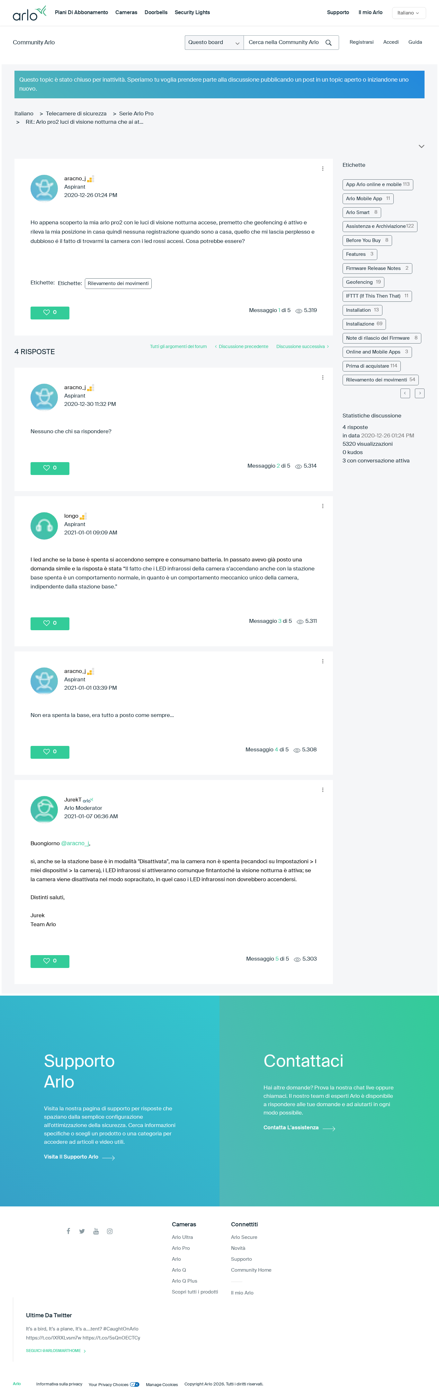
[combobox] (291, 42)
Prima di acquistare (367, 366)
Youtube (96, 1231)
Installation (358, 310)
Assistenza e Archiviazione (376, 226)
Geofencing (359, 282)
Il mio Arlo (370, 12)
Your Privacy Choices (109, 1385)
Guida (415, 42)
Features (356, 254)
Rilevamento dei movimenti (118, 283)
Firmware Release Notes (373, 268)
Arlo (176, 1259)
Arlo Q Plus (184, 1281)
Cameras (126, 12)
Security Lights (192, 12)
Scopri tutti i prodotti (195, 1292)
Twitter (82, 1231)
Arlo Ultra (182, 1237)
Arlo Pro (181, 1248)
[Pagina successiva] (420, 393)
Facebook (68, 1231)
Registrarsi (362, 42)
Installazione (360, 324)
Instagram (110, 1231)
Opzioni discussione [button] (421, 148)
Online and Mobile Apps (373, 352)
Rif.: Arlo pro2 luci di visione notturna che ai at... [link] (84, 122)
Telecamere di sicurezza (76, 114)
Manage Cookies (162, 1385)
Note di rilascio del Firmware (378, 338)
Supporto (338, 12)
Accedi (391, 42)
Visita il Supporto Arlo (71, 1157)
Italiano (23, 114)
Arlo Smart (358, 212)
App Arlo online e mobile (374, 184)
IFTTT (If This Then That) (373, 296)
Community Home (251, 1270)
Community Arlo (34, 43)
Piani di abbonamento (81, 12)
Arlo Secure (244, 1237)
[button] (323, 169)
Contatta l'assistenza (291, 1128)
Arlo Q (179, 1270)
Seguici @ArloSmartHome (53, 1351)
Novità (238, 1248)
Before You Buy (363, 240)
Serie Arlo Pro (136, 114)
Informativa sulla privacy (59, 1384)
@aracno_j (75, 843)
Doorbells (156, 12)
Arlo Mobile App (364, 198)
